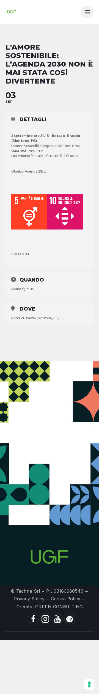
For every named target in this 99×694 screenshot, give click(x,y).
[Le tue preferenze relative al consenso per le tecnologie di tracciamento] (89, 684)
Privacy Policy (29, 598)
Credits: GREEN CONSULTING (49, 606)
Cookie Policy (65, 598)
